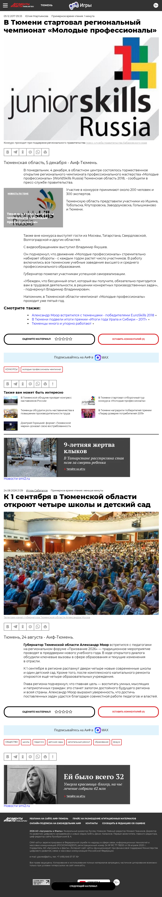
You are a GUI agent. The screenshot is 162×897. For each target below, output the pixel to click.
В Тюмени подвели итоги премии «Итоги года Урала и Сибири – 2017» (89, 319)
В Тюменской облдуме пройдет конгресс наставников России (46, 399)
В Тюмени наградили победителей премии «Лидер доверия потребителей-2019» (125, 412)
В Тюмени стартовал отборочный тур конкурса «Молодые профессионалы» (122, 399)
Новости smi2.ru (17, 479)
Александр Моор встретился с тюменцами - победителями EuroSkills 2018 (93, 315)
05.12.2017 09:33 (13, 16)
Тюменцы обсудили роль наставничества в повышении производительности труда (47, 412)
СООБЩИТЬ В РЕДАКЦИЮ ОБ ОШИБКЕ (123, 823)
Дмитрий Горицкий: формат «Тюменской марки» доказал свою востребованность (46, 424)
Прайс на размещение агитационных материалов (104, 818)
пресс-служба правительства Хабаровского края (116, 142)
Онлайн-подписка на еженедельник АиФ (55, 823)
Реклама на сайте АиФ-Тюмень (49, 818)
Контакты (92, 823)
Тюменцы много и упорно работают (61, 323)
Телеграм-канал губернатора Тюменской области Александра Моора (47, 617)
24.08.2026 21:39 (13, 490)
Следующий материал (83, 886)
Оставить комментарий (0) (128, 339)
